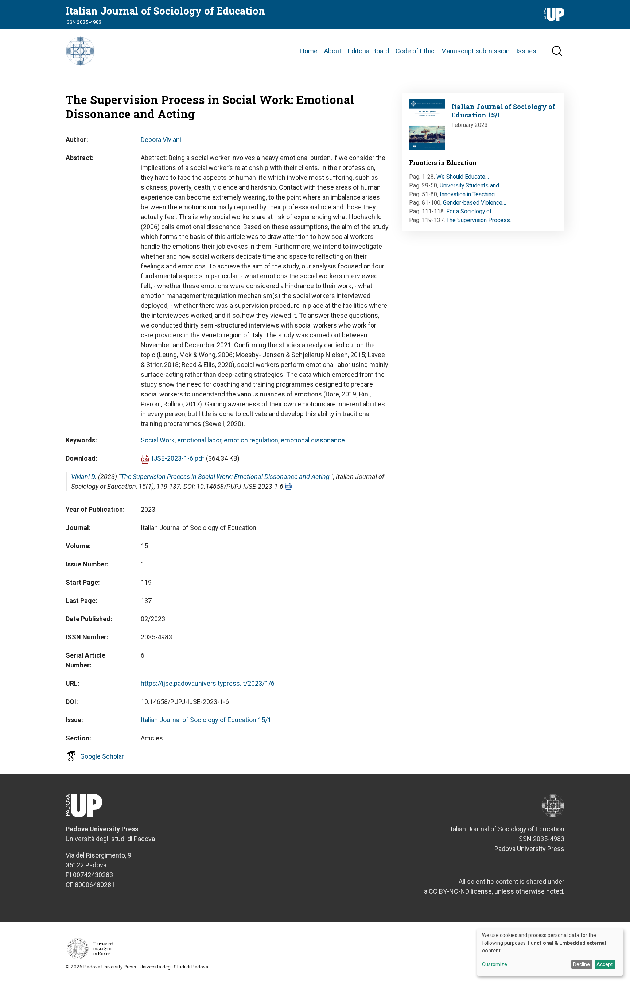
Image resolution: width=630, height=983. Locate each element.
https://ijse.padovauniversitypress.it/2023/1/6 (208, 683)
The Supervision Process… (480, 220)
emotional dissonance (313, 440)
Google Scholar (102, 756)
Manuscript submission (475, 51)
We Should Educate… (462, 176)
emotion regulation (251, 440)
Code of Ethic (415, 51)
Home (309, 51)
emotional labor (199, 440)
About (332, 51)
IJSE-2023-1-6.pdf (178, 458)
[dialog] (550, 952)
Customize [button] (494, 964)
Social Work (158, 440)
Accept (604, 964)
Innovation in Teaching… (469, 194)
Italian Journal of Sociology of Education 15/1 (206, 720)
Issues (526, 51)
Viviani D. (84, 476)
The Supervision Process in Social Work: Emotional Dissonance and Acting (225, 476)
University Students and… (471, 185)
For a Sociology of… (470, 211)
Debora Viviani (161, 139)
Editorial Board (368, 51)
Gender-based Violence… (474, 202)
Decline (581, 964)
